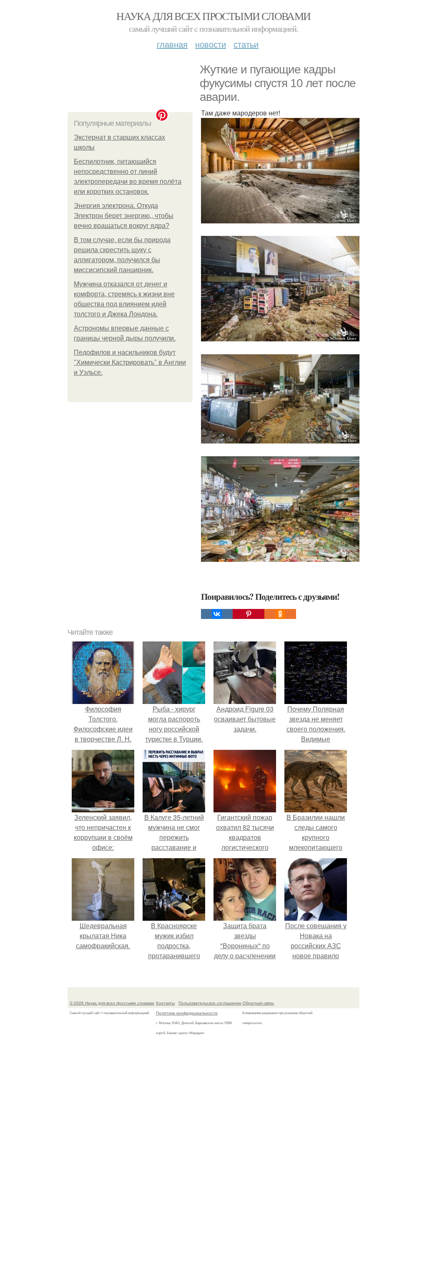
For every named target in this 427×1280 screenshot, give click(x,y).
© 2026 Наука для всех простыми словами (112, 1003)
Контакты (165, 1003)
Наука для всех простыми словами (213, 16)
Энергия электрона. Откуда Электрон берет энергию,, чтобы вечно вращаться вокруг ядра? (123, 215)
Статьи (246, 44)
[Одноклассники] (280, 614)
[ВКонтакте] (217, 614)
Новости (210, 44)
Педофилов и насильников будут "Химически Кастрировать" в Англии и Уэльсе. (130, 362)
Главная (172, 44)
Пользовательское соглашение (209, 1003)
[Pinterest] (248, 614)
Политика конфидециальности (187, 1013)
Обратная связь (258, 1003)
